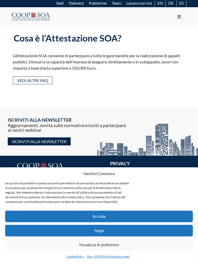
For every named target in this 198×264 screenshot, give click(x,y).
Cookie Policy (75, 256)
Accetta (99, 216)
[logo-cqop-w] (41, 163)
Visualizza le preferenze (99, 245)
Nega (99, 230)
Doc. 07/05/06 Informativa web (108, 256)
